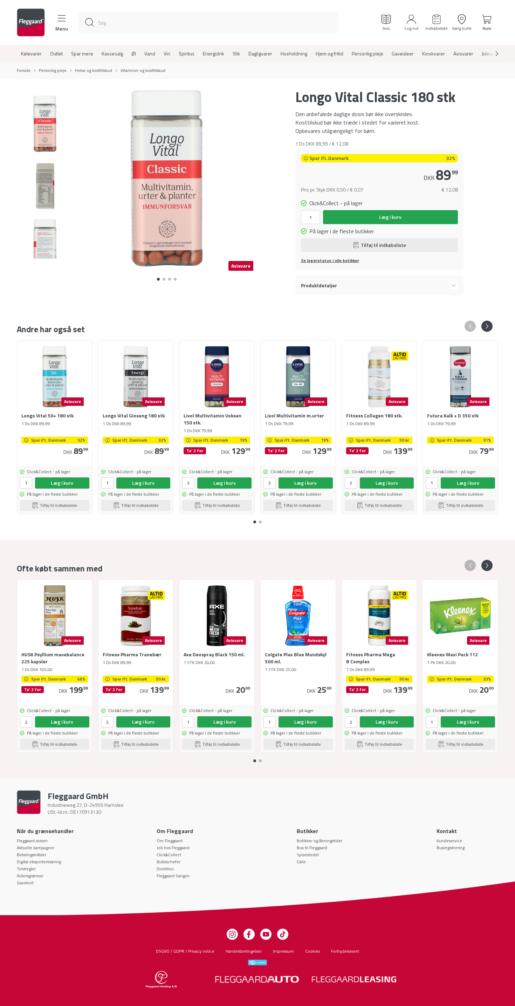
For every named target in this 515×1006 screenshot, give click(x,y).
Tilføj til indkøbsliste (383, 245)
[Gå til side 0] (158, 279)
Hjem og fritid (329, 53)
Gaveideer (403, 53)
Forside (23, 70)
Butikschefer (168, 861)
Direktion (165, 868)
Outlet (56, 53)
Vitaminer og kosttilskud (143, 70)
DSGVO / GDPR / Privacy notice (185, 951)
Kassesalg (112, 53)
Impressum (283, 951)
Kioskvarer (433, 53)
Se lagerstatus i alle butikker (330, 260)
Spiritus (186, 53)
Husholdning (294, 53)
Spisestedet (308, 854)
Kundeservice (449, 840)
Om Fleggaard (170, 840)
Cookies (312, 951)
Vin (167, 53)
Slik (236, 53)
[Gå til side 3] (175, 279)
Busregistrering (451, 847)
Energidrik (213, 53)
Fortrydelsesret (345, 951)
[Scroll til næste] (491, 53)
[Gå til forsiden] (31, 22)
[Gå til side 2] (169, 279)
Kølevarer (31, 53)
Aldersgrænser (30, 875)
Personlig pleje (367, 53)
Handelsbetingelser (244, 951)
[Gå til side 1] (164, 279)
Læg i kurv (390, 217)
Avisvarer (463, 53)
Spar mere (82, 53)
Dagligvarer (260, 53)
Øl (133, 53)
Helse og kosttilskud (93, 70)
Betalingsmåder (31, 854)
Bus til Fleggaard (312, 847)
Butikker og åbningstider (319, 840)
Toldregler (26, 868)
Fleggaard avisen (32, 840)
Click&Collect (169, 854)
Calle (301, 861)
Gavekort (25, 882)
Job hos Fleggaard (173, 847)
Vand (149, 53)
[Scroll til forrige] (470, 326)
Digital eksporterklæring (39, 861)
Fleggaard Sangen (173, 875)
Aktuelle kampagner (35, 847)
